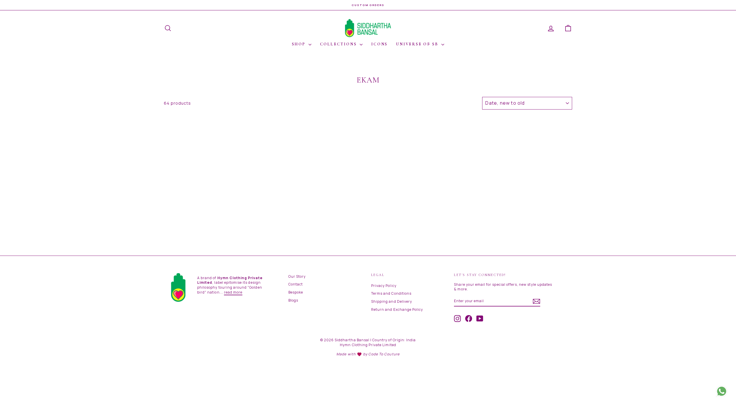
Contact (295, 284)
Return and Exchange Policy (397, 309)
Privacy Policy (383, 285)
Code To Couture (384, 354)
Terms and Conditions (391, 293)
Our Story (297, 276)
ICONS (379, 44)
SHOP (299, 44)
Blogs (293, 300)
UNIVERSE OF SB (418, 44)
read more (233, 292)
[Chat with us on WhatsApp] (721, 394)
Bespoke (295, 292)
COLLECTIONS (339, 44)
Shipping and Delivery (391, 301)
